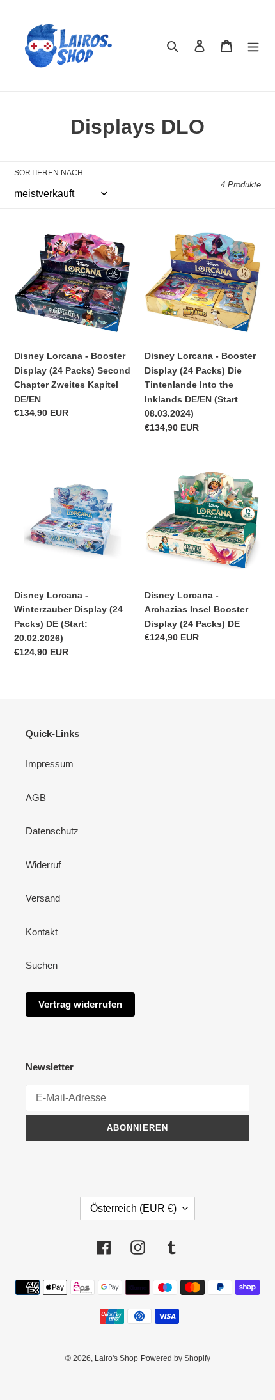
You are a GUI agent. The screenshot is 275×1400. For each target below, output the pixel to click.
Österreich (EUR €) (133, 1208)
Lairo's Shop (116, 1358)
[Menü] (253, 46)
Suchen (42, 965)
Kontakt (42, 932)
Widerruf (43, 864)
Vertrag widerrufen (80, 1004)
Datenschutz (52, 830)
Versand (43, 898)
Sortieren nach (48, 172)
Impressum (50, 763)
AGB (36, 797)
